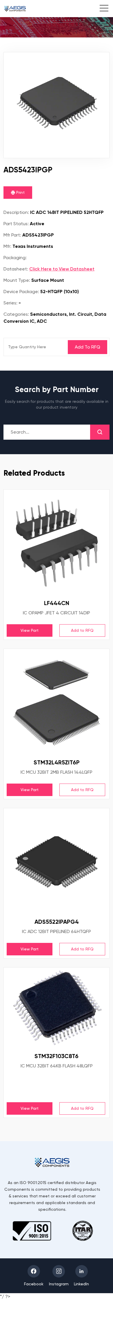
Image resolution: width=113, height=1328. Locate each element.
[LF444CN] (56, 542)
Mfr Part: (12, 235)
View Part (30, 630)
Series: (10, 303)
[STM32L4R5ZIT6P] (56, 702)
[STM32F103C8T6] (56, 1007)
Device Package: (21, 291)
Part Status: (16, 223)
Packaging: (15, 257)
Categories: (16, 314)
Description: (16, 212)
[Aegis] (15, 8)
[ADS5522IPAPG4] (56, 861)
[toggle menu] (101, 9)
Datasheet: (15, 269)
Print (20, 192)
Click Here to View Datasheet (61, 269)
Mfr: (7, 246)
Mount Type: (16, 280)
